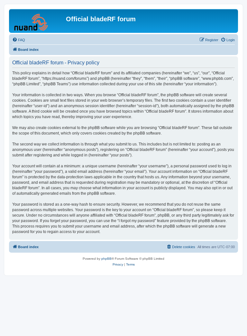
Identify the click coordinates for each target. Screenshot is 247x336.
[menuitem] (18, 40)
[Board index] (38, 21)
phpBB (106, 258)
